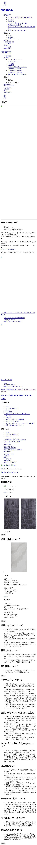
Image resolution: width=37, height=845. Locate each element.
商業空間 (11, 21)
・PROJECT (8, 412)
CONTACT (7, 48)
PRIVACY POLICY (10, 462)
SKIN (9, 35)
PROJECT (7, 40)
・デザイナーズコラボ (11, 421)
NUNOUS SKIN (9, 446)
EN (5, 2)
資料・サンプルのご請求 (12, 441)
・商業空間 (7, 417)
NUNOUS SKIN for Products (13, 449)
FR (5, 4)
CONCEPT (7, 14)
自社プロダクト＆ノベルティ (17, 30)
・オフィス (7, 415)
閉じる (3, 535)
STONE (10, 37)
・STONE (7, 410)
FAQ (9, 47)
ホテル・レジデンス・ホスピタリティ (20, 17)
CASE (6, 16)
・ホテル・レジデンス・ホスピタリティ (17, 414)
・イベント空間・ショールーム (14, 419)
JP (5, 5)
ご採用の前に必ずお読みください (15, 439)
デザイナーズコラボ (14, 25)
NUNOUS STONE (10, 448)
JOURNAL (7, 43)
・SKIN (6, 406)
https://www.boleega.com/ (8, 249)
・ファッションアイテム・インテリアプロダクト (20, 423)
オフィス (11, 19)
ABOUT (6, 45)
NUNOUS (7, 9)
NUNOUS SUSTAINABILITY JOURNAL (16, 395)
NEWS (6, 32)
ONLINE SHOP (9, 42)
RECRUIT (7, 460)
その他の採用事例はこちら (9, 389)
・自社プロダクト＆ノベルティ (14, 425)
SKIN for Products (13, 39)
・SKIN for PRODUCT (11, 408)
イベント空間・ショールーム (17, 23)
